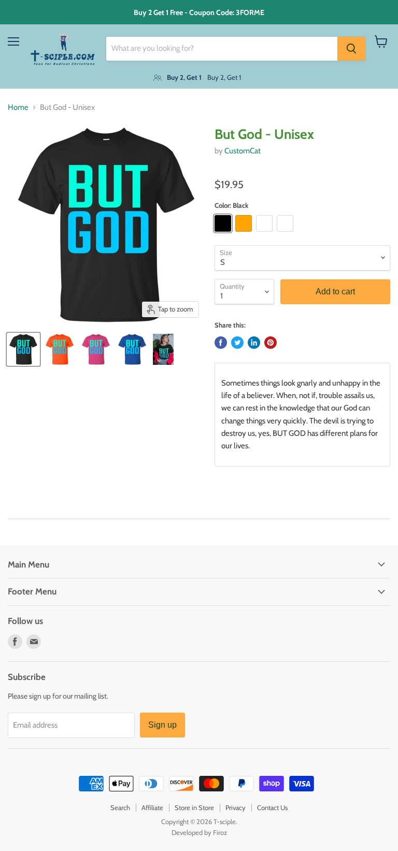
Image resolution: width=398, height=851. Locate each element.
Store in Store (194, 807)
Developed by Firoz (199, 832)
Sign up (162, 724)
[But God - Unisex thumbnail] (23, 349)
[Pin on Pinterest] (270, 342)
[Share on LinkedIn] (254, 342)
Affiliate (152, 807)
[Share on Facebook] (221, 342)
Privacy (235, 807)
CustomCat (242, 150)
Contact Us (272, 807)
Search (120, 807)
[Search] (351, 49)
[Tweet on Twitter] (237, 342)
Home (18, 107)
